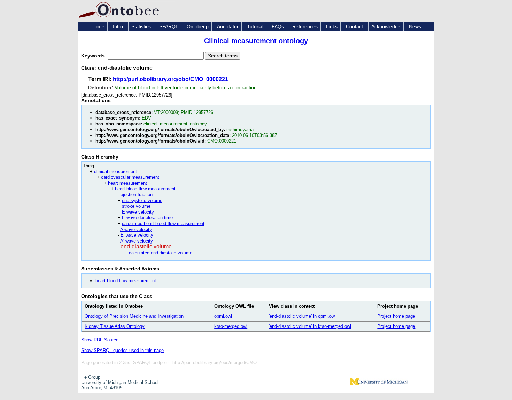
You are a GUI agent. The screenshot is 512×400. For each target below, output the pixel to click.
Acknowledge (386, 26)
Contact (354, 26)
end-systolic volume (142, 200)
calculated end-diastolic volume (160, 252)
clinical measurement (115, 171)
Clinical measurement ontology (256, 41)
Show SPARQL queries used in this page (122, 350)
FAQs (278, 26)
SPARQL (168, 26)
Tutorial (255, 26)
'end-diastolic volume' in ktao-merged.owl (310, 326)
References (305, 26)
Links (332, 26)
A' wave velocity (136, 241)
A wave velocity (136, 229)
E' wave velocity (137, 235)
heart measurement (127, 183)
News (415, 26)
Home (97, 26)
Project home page (396, 316)
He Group (90, 377)
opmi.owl (223, 316)
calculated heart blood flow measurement (163, 223)
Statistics (141, 26)
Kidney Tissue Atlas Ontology (115, 326)
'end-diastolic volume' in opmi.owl (302, 316)
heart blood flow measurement (145, 188)
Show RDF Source (99, 340)
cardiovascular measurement (130, 177)
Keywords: (94, 56)
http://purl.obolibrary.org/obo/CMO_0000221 (170, 79)
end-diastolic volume (146, 246)
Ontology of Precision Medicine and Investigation (134, 316)
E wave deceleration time (147, 217)
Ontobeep (198, 26)
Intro (118, 26)
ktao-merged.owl (230, 326)
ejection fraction (137, 194)
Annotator (228, 26)
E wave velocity (138, 212)
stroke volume (136, 206)
